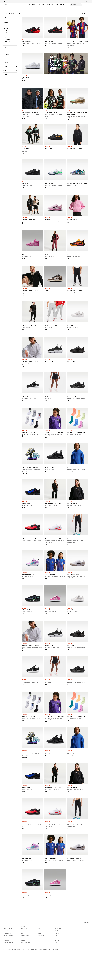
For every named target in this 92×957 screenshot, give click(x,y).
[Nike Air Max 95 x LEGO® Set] (32, 453)
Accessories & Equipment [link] (7, 40)
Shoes (5, 17)
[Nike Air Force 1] (55, 134)
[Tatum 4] (32, 240)
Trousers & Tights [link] (8, 28)
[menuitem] (79, 1)
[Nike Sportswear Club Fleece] (55, 311)
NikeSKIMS (50, 4)
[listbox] (85, 14)
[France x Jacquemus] (55, 560)
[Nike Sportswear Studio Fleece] (77, 205)
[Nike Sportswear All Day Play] (32, 98)
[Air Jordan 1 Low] (55, 276)
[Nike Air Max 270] (55, 453)
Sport (43, 4)
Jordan (56, 4)
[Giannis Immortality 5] (77, 240)
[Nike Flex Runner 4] (55, 347)
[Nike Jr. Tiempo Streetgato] (77, 560)
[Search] (71, 4)
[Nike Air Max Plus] (32, 489)
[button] (10, 47)
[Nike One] (77, 524)
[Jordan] (4, 1)
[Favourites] (84, 4)
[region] (9, 51)
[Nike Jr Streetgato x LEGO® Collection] (77, 169)
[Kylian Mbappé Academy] (55, 98)
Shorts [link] (5, 30)
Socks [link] (5, 37)
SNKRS (62, 4)
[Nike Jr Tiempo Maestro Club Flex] (55, 524)
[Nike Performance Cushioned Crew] (77, 418)
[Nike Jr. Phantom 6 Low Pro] (32, 524)
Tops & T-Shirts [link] (8, 20)
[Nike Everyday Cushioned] (32, 418)
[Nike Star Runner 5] (32, 382)
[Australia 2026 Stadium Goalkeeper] (55, 418)
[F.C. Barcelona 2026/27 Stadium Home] (77, 27)
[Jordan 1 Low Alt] (55, 595)
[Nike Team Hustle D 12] (32, 560)
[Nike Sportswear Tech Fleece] (77, 134)
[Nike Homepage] (5, 5)
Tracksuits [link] (6, 35)
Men (29, 4)
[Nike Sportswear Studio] (77, 489)
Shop (53, 68)
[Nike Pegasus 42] (55, 27)
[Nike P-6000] (32, 63)
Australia (86, 922)
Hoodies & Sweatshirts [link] (7, 23)
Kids (39, 4)
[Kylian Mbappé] (32, 134)
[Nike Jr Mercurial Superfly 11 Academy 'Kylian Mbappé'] (77, 98)
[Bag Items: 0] (87, 4)
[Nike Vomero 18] (32, 27)
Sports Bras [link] (7, 32)
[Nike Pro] (55, 382)
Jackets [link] (6, 26)
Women (34, 4)
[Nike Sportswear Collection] (32, 205)
